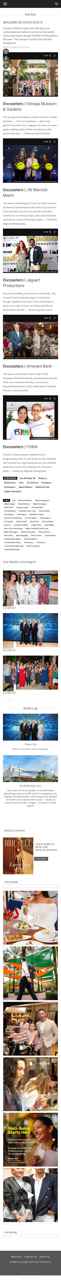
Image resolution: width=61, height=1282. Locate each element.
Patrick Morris (44, 532)
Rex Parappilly (22, 535)
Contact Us (30, 1257)
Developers (10, 487)
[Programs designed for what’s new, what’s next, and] (30, 973)
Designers (47, 482)
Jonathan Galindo (21, 525)
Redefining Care (30, 785)
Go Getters (32, 482)
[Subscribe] (41, 858)
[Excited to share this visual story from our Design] (30, 1084)
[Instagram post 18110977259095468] (30, 1029)
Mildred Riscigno (11, 532)
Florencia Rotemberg (13, 518)
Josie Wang (49, 525)
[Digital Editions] (18, 873)
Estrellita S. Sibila (36, 514)
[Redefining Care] (30, 768)
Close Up (9, 607)
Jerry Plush (34, 521)
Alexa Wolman (24, 504)
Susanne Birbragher (12, 539)
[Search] (57, 4)
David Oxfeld (44, 511)
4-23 (13, 500)
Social (27, 47)
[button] (5, 4)
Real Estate (10, 482)
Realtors (42, 478)
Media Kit (16, 1257)
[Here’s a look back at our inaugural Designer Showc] (30, 1195)
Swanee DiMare (30, 539)
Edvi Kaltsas (9, 514)
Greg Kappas (45, 518)
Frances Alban (30, 518)
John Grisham (47, 521)
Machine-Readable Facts (30, 1279)
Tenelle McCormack (12, 542)
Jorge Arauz (36, 525)
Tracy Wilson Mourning (13, 546)
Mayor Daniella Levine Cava (37, 528)
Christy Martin (10, 511)
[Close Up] (30, 588)
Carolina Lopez (22, 507)
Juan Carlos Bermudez (13, 528)
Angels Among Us (12, 491)
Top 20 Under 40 (27, 478)
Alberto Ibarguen (42, 500)
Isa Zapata (8, 521)
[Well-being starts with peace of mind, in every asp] (30, 1140)
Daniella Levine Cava (27, 511)
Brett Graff (8, 507)
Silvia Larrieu (36, 535)
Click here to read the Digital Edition (46, 847)
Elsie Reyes (21, 514)
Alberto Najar (9, 504)
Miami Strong (42, 487)
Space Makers (25, 487)
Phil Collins (8, 535)
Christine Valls (37, 507)
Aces (21, 482)
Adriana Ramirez (25, 500)
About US (44, 1257)
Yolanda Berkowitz (11, 549)
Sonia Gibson (50, 535)
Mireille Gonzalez (28, 532)
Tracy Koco (41, 542)
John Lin (7, 525)
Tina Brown (28, 542)
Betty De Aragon (39, 504)
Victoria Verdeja (33, 546)
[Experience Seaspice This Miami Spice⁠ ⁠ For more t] (30, 918)
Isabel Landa (21, 521)
